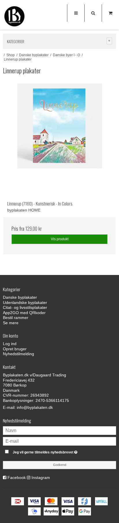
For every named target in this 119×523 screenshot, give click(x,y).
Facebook (17, 477)
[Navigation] (75, 13)
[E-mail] (59, 440)
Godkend (59, 464)
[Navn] (59, 430)
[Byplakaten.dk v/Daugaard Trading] (14, 17)
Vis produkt (59, 239)
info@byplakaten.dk (35, 407)
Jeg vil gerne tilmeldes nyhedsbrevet (53, 451)
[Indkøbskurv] (110, 13)
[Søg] (93, 13)
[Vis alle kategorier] (109, 41)
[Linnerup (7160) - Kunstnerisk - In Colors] (59, 139)
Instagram (40, 477)
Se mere (10, 322)
